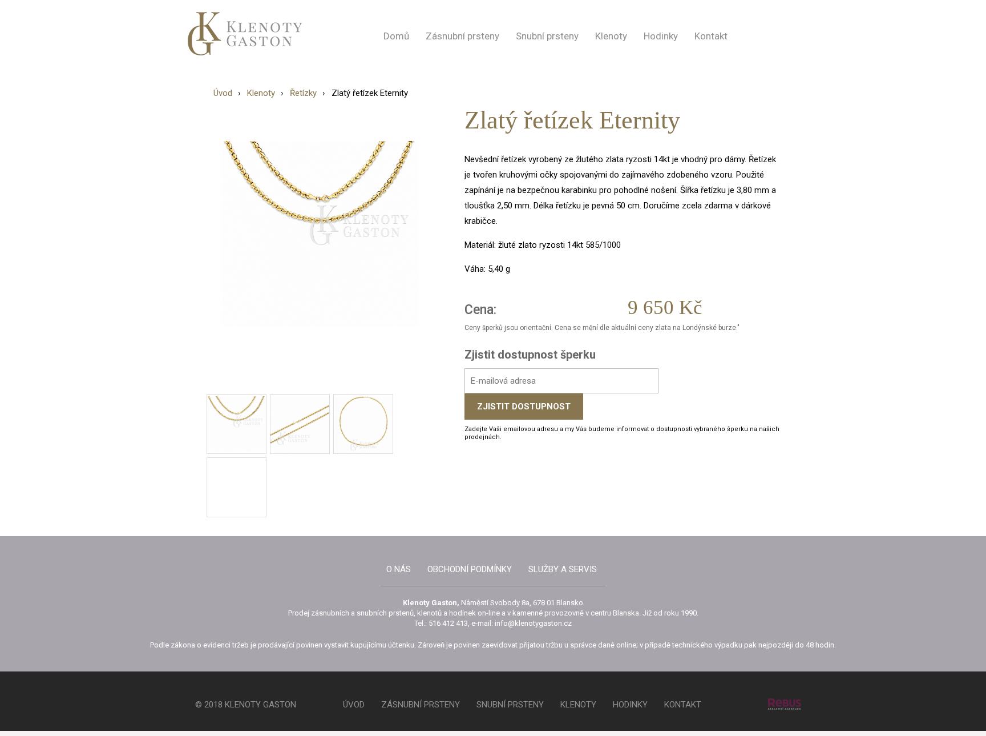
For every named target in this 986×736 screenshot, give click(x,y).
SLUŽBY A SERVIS (562, 569)
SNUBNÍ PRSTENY (510, 704)
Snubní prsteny (547, 36)
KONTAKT (682, 704)
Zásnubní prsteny (462, 36)
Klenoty (611, 36)
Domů (396, 36)
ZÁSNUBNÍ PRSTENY (420, 704)
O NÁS (398, 569)
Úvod (222, 93)
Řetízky (303, 93)
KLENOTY (578, 704)
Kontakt (711, 36)
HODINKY (630, 704)
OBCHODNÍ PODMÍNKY (469, 569)
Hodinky (661, 36)
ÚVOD (354, 704)
